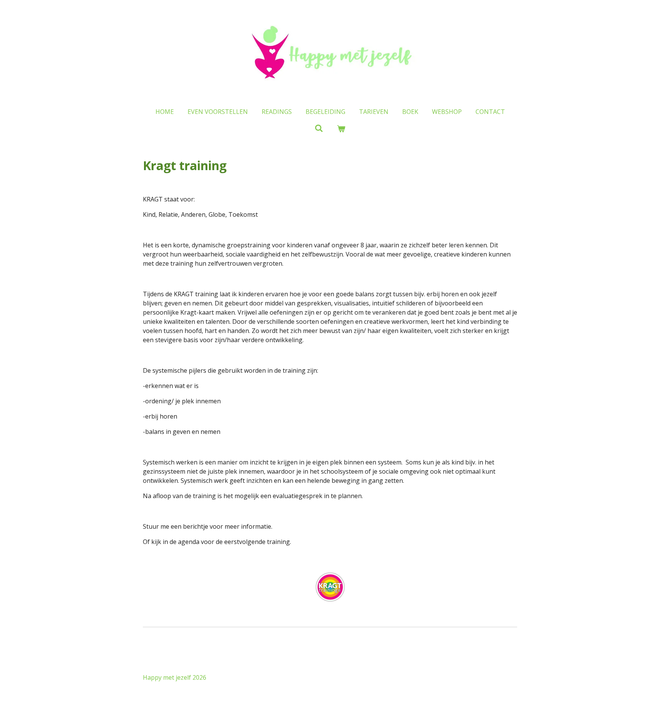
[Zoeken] (319, 128)
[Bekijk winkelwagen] (341, 128)
